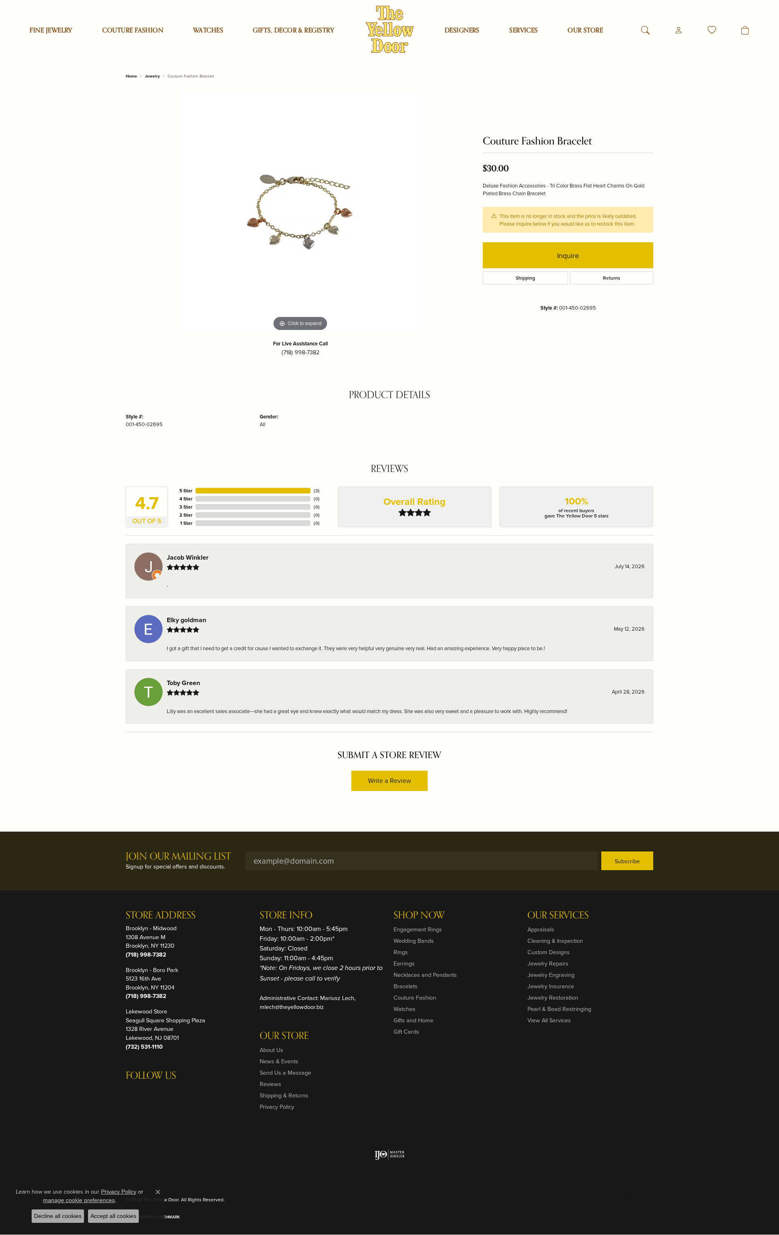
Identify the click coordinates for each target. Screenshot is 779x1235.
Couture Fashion (132, 30)
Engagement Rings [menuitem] (418, 929)
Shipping (525, 277)
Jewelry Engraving (551, 974)
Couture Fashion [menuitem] (415, 997)
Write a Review (389, 780)
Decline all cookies (58, 1216)
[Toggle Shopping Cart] (745, 30)
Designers (462, 30)
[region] (300, 211)
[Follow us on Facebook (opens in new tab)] (153, 1092)
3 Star (185, 506)
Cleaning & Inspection (555, 940)
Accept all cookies (113, 1216)
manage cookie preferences (79, 1200)
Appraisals (540, 929)
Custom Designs (548, 952)
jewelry (152, 76)
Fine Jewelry (51, 30)
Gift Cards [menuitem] (406, 1031)
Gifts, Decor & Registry (293, 30)
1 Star (186, 522)
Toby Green (183, 683)
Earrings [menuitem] (404, 963)
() (317, 490)
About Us (271, 1049)
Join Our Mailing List (178, 857)
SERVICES (523, 30)
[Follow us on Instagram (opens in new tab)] (134, 1092)
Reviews (270, 1084)
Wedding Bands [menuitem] (414, 940)
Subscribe (627, 861)
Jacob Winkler (188, 557)
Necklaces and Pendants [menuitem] (425, 974)
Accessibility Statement (623, 1199)
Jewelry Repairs (547, 963)
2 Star (185, 514)
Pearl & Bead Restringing (559, 1008)
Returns (611, 277)
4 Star (185, 498)
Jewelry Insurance (550, 986)
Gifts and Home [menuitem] (413, 1020)
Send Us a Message (285, 1072)
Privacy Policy (277, 1106)
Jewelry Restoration (552, 997)
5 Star (185, 490)
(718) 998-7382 (300, 352)
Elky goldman (186, 620)
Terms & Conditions (567, 1199)
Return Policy (485, 1199)
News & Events (279, 1061)
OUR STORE (585, 30)
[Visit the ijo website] (389, 1154)
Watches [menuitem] (404, 1008)
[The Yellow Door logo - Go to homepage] (389, 29)
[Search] (645, 30)
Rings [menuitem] (401, 952)
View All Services (549, 1020)
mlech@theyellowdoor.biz (292, 1006)
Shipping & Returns (284, 1095)
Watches (208, 30)
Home (131, 76)
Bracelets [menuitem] (405, 986)
